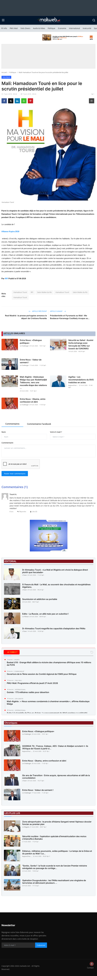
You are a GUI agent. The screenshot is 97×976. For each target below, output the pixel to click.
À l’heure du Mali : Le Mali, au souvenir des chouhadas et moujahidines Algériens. (56, 585)
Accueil (4, 72)
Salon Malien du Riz (44, 292)
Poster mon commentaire (14, 473)
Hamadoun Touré (20, 292)
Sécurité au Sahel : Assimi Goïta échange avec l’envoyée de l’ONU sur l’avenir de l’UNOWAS (80, 344)
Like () (34, 511)
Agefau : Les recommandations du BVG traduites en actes (81, 380)
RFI (6, 278)
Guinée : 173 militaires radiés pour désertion (28, 692)
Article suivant (56, 311)
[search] (94, 20)
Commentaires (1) (15, 487)
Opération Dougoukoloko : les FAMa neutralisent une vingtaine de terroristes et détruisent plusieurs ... (54, 881)
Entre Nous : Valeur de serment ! (30, 361)
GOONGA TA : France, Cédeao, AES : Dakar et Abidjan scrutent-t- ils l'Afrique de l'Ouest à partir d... (55, 747)
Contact (90, 967)
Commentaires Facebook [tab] (39, 424)
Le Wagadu (25, 827)
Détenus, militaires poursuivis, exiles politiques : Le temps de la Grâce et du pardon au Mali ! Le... (57, 852)
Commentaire (7, 443)
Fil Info (4, 28)
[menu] (3, 20)
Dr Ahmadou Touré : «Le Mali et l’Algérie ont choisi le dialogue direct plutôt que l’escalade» (55, 571)
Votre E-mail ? (56, 432)
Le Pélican (25, 616)
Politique (51, 28)
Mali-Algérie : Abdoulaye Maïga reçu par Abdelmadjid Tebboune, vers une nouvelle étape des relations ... (33, 382)
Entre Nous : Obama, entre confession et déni (32, 400)
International (74, 28)
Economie (62, 28)
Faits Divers (25, 28)
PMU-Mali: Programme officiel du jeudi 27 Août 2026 (32, 683)
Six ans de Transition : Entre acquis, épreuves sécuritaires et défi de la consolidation (56, 776)
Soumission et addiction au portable (39, 599)
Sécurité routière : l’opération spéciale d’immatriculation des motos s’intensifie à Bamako (54, 837)
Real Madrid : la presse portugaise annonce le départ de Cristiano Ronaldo (26, 317)
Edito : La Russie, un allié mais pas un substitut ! (45, 614)
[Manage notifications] (92, 964)
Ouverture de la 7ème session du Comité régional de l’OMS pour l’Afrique (41, 674)
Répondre (22, 511)
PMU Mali (14, 28)
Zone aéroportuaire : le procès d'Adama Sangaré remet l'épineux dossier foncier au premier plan (56, 822)
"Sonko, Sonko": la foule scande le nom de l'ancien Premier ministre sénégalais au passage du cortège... (54, 866)
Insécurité (87, 28)
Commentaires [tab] (12, 423)
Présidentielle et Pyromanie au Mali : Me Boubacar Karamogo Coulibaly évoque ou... (69, 317)
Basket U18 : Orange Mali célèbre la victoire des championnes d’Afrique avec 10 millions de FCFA (49, 663)
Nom (4, 432)
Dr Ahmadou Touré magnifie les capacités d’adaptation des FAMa (53, 628)
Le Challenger (24, 346)
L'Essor (24, 575)
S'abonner (41, 945)
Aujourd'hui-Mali (73, 385)
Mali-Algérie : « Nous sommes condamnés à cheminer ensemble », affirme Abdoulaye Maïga (48, 702)
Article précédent (39, 311)
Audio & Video (39, 28)
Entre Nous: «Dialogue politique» (31, 341)
